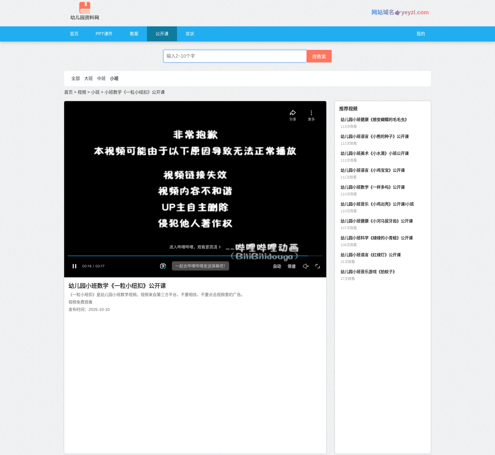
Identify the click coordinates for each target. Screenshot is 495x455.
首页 (74, 33)
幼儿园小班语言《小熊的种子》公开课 (375, 136)
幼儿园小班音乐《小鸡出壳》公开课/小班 (377, 204)
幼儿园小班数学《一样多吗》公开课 (373, 187)
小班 (114, 78)
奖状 (190, 33)
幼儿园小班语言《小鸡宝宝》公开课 (373, 170)
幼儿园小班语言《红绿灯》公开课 (371, 254)
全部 (75, 78)
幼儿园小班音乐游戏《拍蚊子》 (369, 271)
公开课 (162, 33)
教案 (134, 33)
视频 (82, 92)
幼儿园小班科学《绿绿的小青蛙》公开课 (377, 238)
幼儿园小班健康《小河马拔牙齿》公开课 (377, 221)
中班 (101, 78)
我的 (421, 33)
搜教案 (319, 56)
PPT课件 (104, 33)
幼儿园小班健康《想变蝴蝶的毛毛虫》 (375, 119)
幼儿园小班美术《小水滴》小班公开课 (375, 153)
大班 (88, 78)
